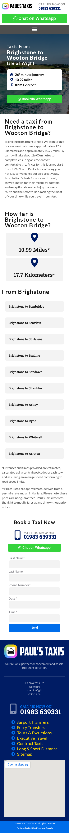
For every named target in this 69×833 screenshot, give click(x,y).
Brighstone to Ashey (23, 404)
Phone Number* (19, 585)
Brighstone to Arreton (24, 453)
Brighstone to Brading (24, 355)
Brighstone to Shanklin (25, 388)
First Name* (17, 558)
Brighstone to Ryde (22, 421)
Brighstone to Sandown (25, 372)
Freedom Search (44, 828)
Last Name (16, 571)
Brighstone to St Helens (25, 339)
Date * (13, 598)
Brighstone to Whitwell (25, 437)
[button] (34, 29)
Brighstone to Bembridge (26, 306)
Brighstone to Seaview (25, 323)
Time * (13, 612)
